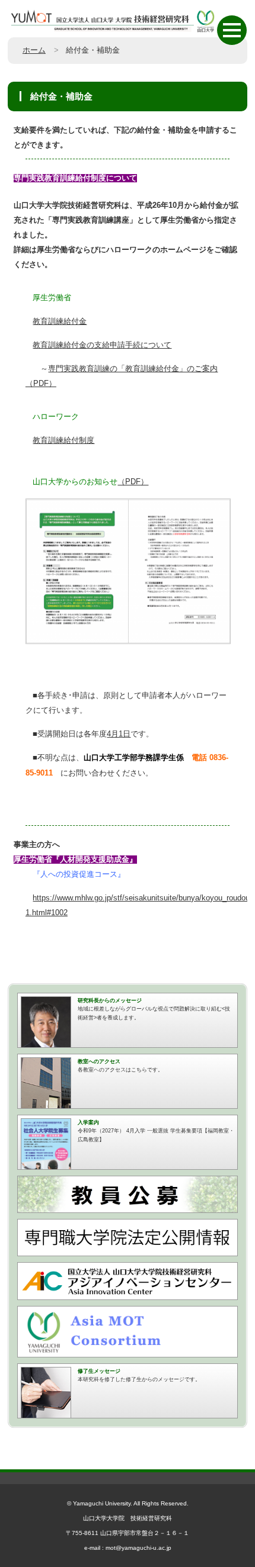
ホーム (34, 50)
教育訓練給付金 (60, 321)
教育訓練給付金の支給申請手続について (102, 345)
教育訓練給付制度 (63, 440)
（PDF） (132, 482)
